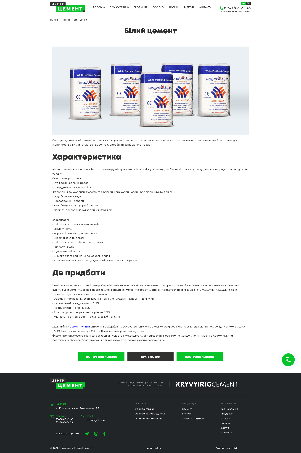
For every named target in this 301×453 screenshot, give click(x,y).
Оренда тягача (144, 409)
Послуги (158, 7)
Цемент (187, 409)
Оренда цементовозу (148, 418)
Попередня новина (101, 357)
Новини (174, 7)
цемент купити (80, 327)
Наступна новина (199, 357)
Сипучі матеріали (193, 418)
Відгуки (189, 7)
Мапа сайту (153, 448)
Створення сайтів (227, 448)
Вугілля (186, 414)
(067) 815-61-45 (237, 8)
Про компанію (119, 7)
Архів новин (150, 357)
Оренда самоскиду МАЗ (150, 414)
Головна (99, 7)
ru (248, 3)
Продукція (226, 414)
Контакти (226, 433)
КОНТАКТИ (205, 7)
